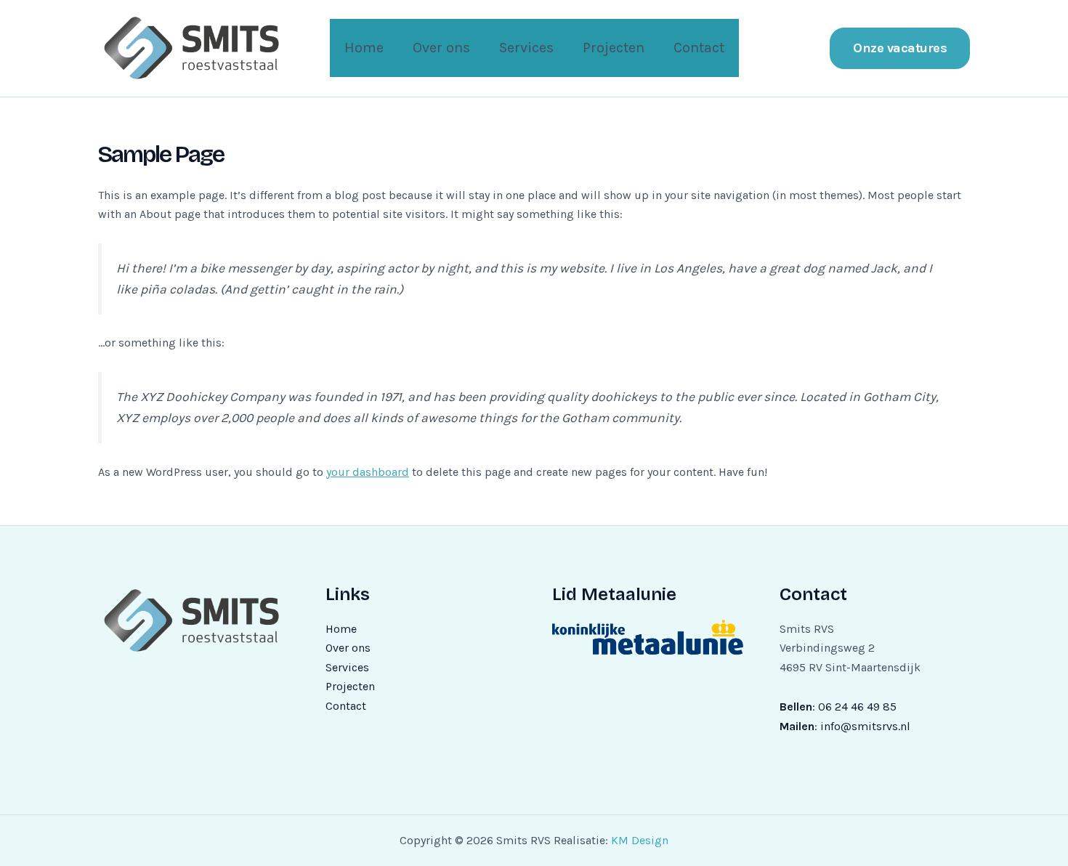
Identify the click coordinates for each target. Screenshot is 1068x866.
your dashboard (367, 472)
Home (364, 47)
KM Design (639, 840)
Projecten (613, 47)
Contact (698, 47)
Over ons (441, 47)
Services (526, 47)
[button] (900, 48)
